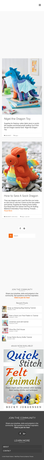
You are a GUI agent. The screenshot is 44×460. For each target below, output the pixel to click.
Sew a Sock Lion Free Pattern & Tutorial (23, 315)
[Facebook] (20, 228)
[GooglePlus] (24, 433)
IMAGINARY (8, 135)
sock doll (27, 216)
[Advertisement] (22, 33)
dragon (16, 135)
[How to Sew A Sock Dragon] (22, 166)
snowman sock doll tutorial (18, 322)
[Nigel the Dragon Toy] (22, 86)
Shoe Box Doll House (17, 329)
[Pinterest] (24, 228)
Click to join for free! (22, 297)
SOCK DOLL (15, 216)
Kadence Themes (29, 456)
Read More (8, 210)
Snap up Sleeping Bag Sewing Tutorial (21, 308)
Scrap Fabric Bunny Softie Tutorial (19, 337)
